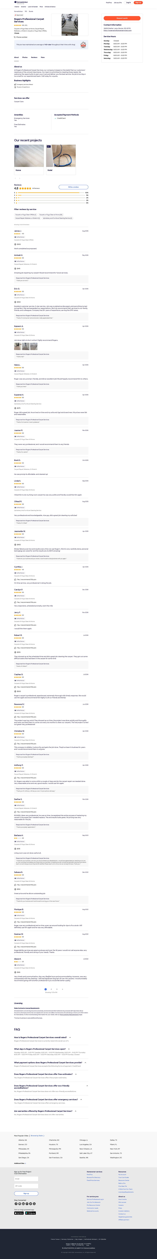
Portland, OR (54, 1153)
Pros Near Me (122, 1186)
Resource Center (123, 1180)
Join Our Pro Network (93, 1202)
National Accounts (93, 1211)
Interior (17, 7)
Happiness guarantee (125, 1217)
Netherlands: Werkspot (90, 1239)
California (73, 1244)
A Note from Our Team (125, 1189)
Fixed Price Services (93, 1180)
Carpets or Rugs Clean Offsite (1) (25, 215)
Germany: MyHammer (67, 1239)
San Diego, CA (24, 1158)
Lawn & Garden (33, 7)
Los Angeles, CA (86, 1144)
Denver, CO (23, 1144)
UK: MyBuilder (102, 1239)
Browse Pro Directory (93, 1177)
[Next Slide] (20, 178)
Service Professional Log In (95, 1199)
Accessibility (87, 1244)
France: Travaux (55, 1239)
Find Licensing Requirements (69, 1014)
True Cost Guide (123, 1177)
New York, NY (115, 1149)
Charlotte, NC (54, 1140)
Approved (19, 15)
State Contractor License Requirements (26, 1008)
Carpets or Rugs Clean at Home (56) (50, 215)
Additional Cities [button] (19, 1163)
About (16, 57)
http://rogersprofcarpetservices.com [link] (118, 30)
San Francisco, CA (55, 1158)
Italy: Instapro (78, 1239)
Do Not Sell (80, 1244)
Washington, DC (116, 1158)
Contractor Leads (92, 1208)
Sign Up (138, 2)
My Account (122, 1174)
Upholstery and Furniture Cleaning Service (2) (57, 218)
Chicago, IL (84, 1140)
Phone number (21, 37)
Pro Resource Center (93, 1205)
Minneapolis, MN (55, 1149)
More (41, 7)
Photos (25, 57)
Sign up (26, 1193)
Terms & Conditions (89, 1248)
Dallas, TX (113, 1140)
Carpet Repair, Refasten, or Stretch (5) (27, 218)
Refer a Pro (121, 1183)
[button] (29, 159)
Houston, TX (53, 1144)
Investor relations (123, 1211)
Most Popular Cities (21, 1136)
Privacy (68, 1244)
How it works (122, 1199)
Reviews (34, 57)
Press (120, 1208)
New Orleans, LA (86, 1149)
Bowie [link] (31, 11)
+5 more (16, 33)
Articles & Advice (50, 7)
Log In (128, 2)
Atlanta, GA (23, 1140)
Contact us (122, 1214)
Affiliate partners (123, 1220)
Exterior (23, 7)
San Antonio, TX (116, 1153)
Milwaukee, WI (24, 1149)
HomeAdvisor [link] (18, 11)
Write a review (73, 187)
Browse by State (37, 1136)
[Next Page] (62, 989)
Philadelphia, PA (24, 1153)
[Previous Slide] (15, 178)
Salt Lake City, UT (86, 1153)
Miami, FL (113, 1144)
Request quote (122, 18)
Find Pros (90, 1174)
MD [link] (26, 11)
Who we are (122, 1202)
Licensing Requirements (126, 1192)
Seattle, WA (84, 1158)
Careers (121, 1205)
